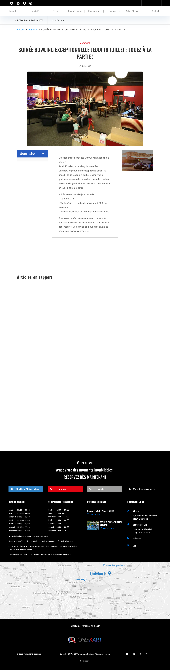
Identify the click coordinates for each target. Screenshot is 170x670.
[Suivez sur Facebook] (24, 3)
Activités (36, 11)
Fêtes (55, 11)
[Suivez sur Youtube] (11, 3)
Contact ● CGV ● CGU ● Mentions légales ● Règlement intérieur (85, 654)
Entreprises (93, 11)
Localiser (62, 489)
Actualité (85, 43)
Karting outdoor (41, 383)
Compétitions (74, 11)
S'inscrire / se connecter (144, 489)
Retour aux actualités (30, 20)
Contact (155, 11)
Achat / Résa (132, 11)
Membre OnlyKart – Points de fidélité (100, 510)
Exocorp (86, 661)
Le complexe (113, 11)
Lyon (52, 407)
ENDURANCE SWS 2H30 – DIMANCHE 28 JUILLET (46, 427)
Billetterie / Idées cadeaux (28, 489)
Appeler (101, 489)
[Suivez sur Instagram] (30, 3)
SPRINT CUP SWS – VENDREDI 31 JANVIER (43, 378)
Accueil (12, 11)
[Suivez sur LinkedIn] (18, 3)
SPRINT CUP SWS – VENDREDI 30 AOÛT (41, 403)
